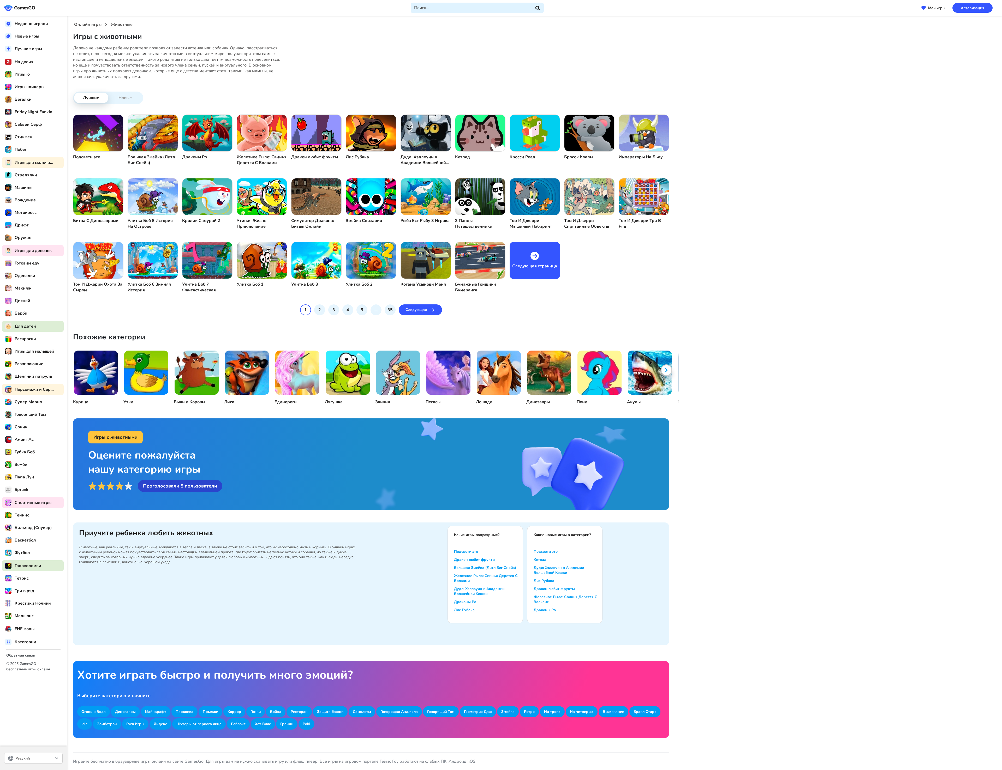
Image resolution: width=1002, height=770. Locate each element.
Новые (125, 98)
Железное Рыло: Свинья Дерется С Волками (486, 578)
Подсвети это (466, 551)
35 (390, 310)
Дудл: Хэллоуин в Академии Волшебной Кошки (479, 591)
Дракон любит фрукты (474, 559)
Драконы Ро (465, 601)
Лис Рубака (464, 609)
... (376, 310)
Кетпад (540, 559)
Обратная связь (20, 655)
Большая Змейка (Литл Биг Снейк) (485, 567)
